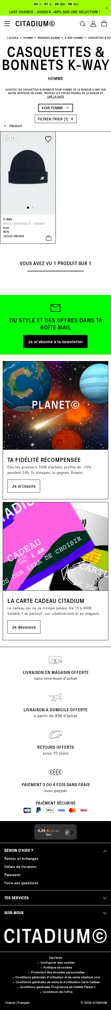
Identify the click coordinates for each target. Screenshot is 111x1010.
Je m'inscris (24, 485)
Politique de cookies (57, 967)
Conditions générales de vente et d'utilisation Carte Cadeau (58, 982)
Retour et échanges (21, 858)
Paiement (12, 874)
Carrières (55, 958)
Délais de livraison (20, 866)
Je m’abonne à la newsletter (55, 341)
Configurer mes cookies (57, 962)
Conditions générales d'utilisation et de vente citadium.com (57, 977)
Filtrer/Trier (53, 119)
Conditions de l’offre (57, 992)
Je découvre (24, 626)
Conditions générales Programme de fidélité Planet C (58, 987)
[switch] (70, 832)
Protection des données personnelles (58, 972)
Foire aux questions (21, 882)
